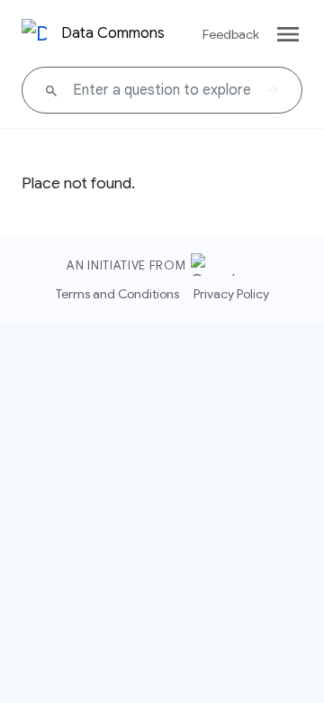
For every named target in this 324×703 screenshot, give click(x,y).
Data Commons (113, 33)
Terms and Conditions (117, 294)
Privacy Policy (231, 294)
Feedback (230, 34)
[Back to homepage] (34, 34)
